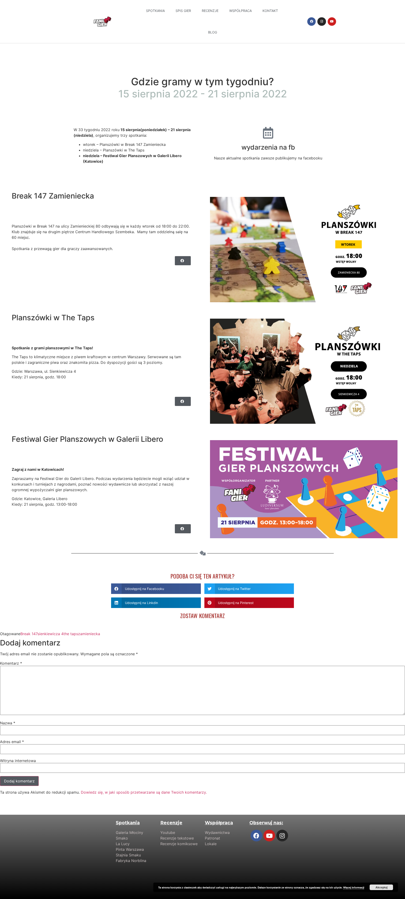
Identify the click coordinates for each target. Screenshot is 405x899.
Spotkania (155, 11)
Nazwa (7, 723)
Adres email (12, 742)
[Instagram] (321, 21)
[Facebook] (311, 21)
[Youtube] (332, 21)
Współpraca (240, 11)
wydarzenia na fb (268, 147)
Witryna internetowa (18, 761)
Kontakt (270, 11)
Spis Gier (183, 11)
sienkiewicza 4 (51, 633)
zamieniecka (89, 633)
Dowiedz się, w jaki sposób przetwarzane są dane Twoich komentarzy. (144, 792)
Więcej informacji (353, 887)
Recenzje (210, 11)
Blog (212, 32)
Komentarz (11, 663)
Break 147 (29, 633)
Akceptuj (381, 887)
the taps (71, 633)
